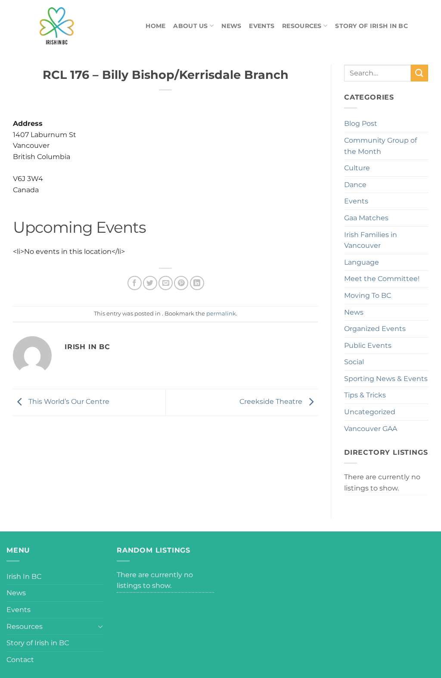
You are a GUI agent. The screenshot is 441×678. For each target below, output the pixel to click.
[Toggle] (100, 626)
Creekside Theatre (271, 401)
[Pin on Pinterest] (181, 283)
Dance (355, 185)
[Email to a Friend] (165, 283)
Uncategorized (369, 412)
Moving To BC (367, 295)
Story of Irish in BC (371, 26)
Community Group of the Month (380, 146)
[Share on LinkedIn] (197, 283)
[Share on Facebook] (134, 283)
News (231, 26)
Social (354, 362)
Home (155, 26)
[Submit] (419, 73)
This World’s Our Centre (68, 401)
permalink (221, 313)
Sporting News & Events (386, 379)
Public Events (367, 345)
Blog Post (360, 123)
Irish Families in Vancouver (370, 240)
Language (361, 262)
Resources (302, 26)
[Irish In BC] (76, 26)
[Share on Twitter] (150, 283)
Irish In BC (23, 576)
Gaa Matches (366, 218)
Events (261, 26)
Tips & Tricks (365, 395)
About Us (190, 26)
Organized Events (375, 329)
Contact (20, 660)
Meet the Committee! (381, 279)
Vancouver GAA (370, 429)
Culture (357, 168)
